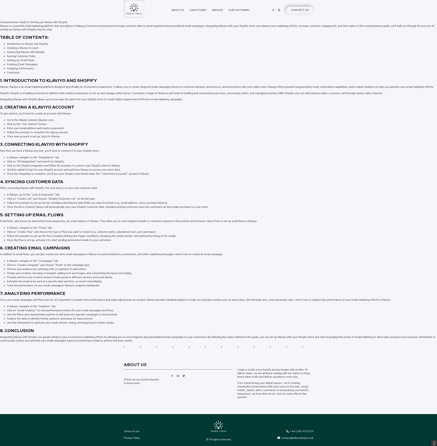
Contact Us (300, 10)
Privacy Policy (132, 438)
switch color (434, 443)
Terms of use (131, 431)
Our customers (239, 10)
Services (217, 10)
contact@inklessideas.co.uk (297, 438)
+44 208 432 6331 (301, 431)
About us (178, 10)
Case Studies (197, 10)
